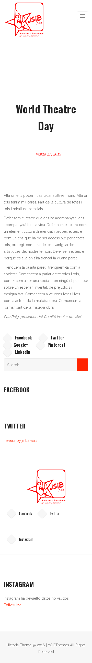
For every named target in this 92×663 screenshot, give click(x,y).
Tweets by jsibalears (20, 440)
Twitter (56, 338)
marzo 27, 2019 (48, 154)
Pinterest (56, 345)
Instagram (25, 539)
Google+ (21, 345)
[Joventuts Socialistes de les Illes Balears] (25, 20)
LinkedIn (22, 352)
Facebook (23, 338)
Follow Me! (13, 605)
